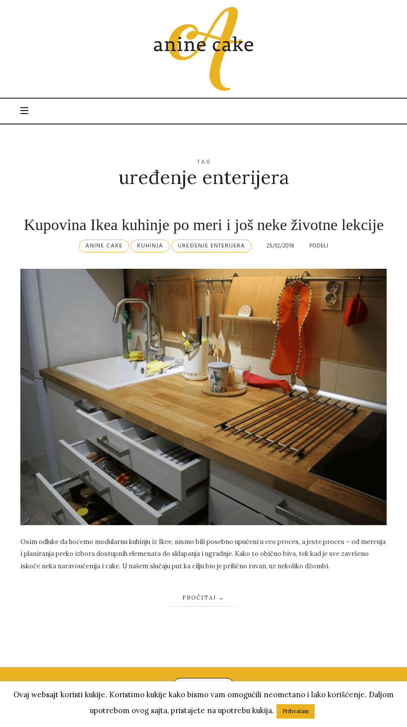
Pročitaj (199, 597)
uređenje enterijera (211, 246)
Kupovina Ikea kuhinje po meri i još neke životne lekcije (204, 225)
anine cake (104, 246)
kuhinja (150, 246)
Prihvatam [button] (295, 711)
